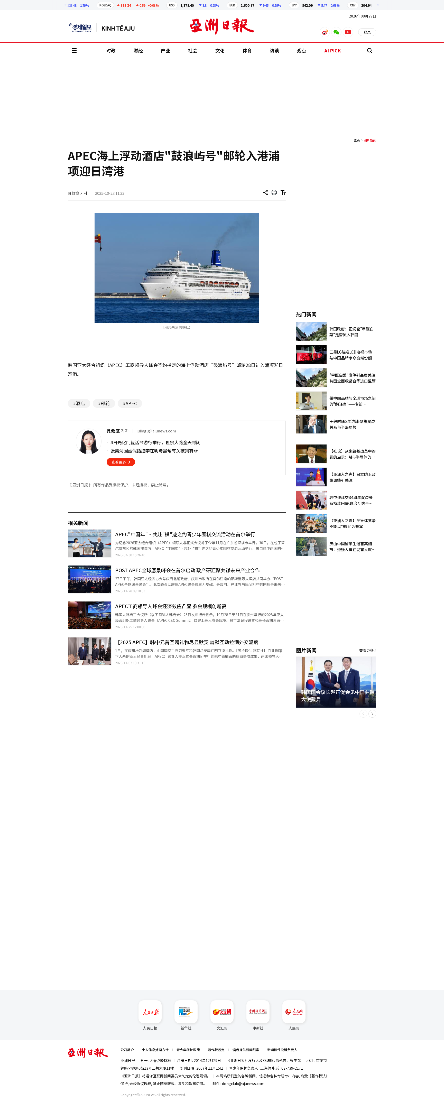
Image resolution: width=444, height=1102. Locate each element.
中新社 (258, 1028)
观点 (301, 50)
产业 (165, 50)
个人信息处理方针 (155, 1049)
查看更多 (119, 462)
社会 (192, 50)
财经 (138, 50)
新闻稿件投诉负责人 (282, 1049)
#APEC (130, 403)
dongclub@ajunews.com (243, 1083)
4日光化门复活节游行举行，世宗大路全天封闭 (155, 442)
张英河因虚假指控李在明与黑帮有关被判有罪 (154, 450)
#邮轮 (104, 403)
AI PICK (332, 50)
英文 (82, 27)
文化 (220, 50)
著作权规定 (216, 1049)
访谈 (274, 50)
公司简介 (127, 1049)
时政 (111, 50)
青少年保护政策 (188, 1049)
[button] (363, 714)
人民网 (294, 1028)
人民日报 (150, 1028)
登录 (367, 32)
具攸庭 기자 (77, 193)
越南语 (121, 28)
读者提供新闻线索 (246, 1049)
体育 (247, 50)
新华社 (186, 1028)
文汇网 (222, 1028)
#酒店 (79, 403)
